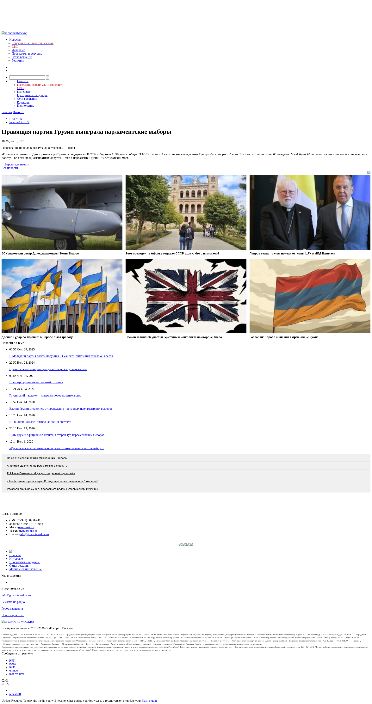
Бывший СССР (19, 122)
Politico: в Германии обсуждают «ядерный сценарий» (41, 473)
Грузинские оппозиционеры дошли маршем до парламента (48, 369)
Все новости (10, 168)
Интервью (18, 50)
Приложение (25, 105)
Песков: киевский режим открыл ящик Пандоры (37, 457)
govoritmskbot (25, 527)
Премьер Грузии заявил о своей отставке (36, 382)
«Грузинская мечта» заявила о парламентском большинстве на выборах (56, 448)
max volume (16, 674)
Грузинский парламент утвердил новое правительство (45, 395)
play (12, 660)
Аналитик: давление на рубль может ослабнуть (37, 465)
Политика (15, 118)
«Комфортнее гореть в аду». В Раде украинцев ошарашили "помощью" (52, 481)
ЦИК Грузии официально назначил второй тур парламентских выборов (56, 435)
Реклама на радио (13, 602)
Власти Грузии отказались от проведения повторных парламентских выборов (61, 408)
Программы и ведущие (27, 53)
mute (12, 667)
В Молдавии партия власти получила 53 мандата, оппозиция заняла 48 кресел (61, 356)
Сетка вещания (22, 57)
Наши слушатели (13, 615)
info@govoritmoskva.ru (34, 534)
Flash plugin (149, 700)
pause (12, 663)
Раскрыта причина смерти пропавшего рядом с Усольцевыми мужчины (52, 488)
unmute (13, 670)
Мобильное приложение (25, 569)
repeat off (15, 694)
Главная (7, 112)
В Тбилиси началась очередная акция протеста (40, 421)
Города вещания (12, 608)
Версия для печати (17, 164)
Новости (15, 39)
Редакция (18, 60)
